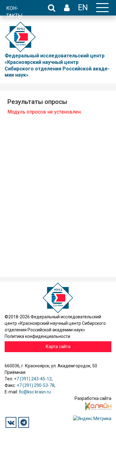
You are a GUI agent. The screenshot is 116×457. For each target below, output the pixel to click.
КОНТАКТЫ (14, 12)
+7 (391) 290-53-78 (35, 385)
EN (83, 7)
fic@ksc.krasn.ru (35, 391)
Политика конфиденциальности (37, 336)
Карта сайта (58, 346)
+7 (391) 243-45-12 (33, 378)
